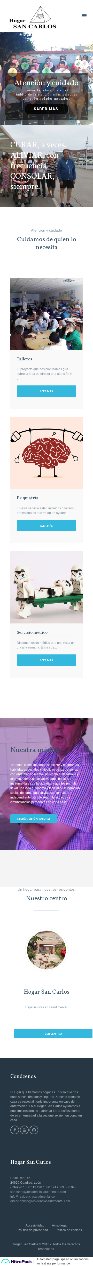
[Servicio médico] (46, 587)
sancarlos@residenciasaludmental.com (38, 1192)
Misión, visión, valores (34, 818)
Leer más (46, 391)
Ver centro (53, 1033)
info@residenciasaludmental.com (33, 1196)
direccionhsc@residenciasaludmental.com (40, 1201)
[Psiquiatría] (46, 453)
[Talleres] (46, 314)
